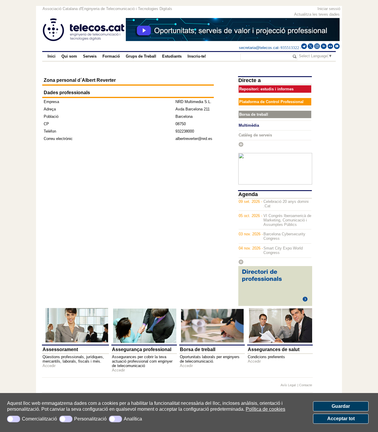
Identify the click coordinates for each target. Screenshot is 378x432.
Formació (111, 56)
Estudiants (172, 56)
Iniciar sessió (328, 8)
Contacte (305, 385)
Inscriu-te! (197, 56)
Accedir (49, 365)
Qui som (69, 56)
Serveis (90, 56)
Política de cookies (265, 409)
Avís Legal (288, 385)
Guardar (341, 406)
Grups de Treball (141, 56)
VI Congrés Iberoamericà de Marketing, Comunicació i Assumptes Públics (287, 220)
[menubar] (136, 56)
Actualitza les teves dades (317, 14)
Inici (52, 56)
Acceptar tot (341, 418)
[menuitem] (51, 56)
